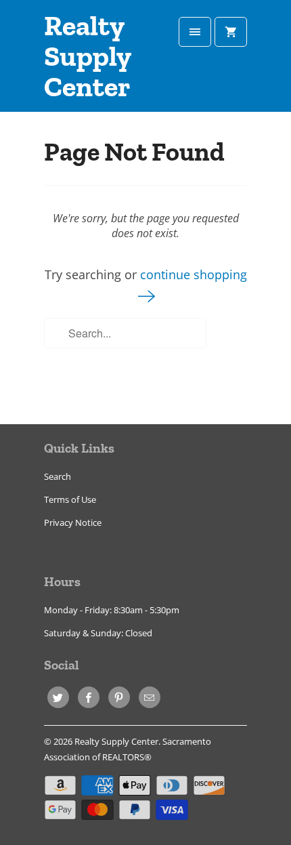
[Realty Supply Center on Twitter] (58, 697)
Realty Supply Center (87, 57)
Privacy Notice (73, 522)
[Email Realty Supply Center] (149, 697)
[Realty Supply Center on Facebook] (88, 697)
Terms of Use (70, 499)
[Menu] (195, 32)
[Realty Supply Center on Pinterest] (119, 697)
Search (57, 476)
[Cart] (231, 32)
